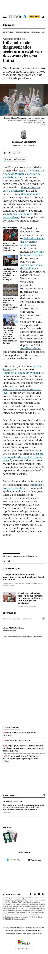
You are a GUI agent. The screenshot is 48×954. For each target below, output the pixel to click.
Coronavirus (27, 619)
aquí (40, 637)
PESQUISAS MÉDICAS (22, 32)
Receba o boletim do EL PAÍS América (21, 556)
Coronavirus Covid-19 (11, 619)
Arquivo (7, 827)
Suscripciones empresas (14, 933)
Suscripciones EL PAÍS (33, 930)
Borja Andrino (24, 583)
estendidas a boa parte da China (23, 486)
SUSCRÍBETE (34, 17)
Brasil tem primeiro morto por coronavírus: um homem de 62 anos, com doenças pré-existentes (30, 598)
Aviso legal (28, 927)
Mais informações (9, 631)
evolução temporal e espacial (32, 253)
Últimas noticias (11, 728)
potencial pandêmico (19, 214)
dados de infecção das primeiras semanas (32, 242)
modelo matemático (29, 194)
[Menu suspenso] (5, 17)
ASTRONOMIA (35, 32)
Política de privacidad (13, 930)
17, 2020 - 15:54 (26, 146)
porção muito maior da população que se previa (23, 457)
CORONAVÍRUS (8, 32)
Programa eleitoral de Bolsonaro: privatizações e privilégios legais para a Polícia (21, 758)
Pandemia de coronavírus (14, 39)
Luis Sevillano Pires (10, 583)
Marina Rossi (23, 606)
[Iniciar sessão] (43, 17)
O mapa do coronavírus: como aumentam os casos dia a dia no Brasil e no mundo (23, 577)
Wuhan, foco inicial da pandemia (31, 266)
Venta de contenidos (17, 927)
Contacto (6, 927)
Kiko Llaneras (37, 583)
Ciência (9, 25)
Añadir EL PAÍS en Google (16, 159)
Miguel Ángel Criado (24, 142)
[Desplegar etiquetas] (43, 618)
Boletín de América (12, 801)
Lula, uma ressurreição (19, 740)
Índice (29, 933)
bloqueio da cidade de (23, 172)
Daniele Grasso (8, 585)
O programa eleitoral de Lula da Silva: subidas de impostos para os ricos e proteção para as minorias (23, 748)
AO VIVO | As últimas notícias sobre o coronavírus (10, 247)
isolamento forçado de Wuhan (21, 372)
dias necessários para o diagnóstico (21, 189)
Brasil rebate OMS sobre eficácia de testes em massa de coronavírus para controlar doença (10, 335)
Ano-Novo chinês (30, 348)
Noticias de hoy (37, 933)
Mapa (23, 930)
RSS (24, 933)
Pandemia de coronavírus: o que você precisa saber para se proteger (10, 274)
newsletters (9, 795)
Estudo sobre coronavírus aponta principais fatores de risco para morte (10, 304)
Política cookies (38, 927)
